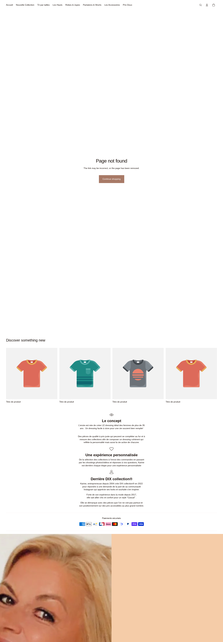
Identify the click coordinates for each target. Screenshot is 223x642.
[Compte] (207, 5)
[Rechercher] (200, 5)
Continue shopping (112, 179)
